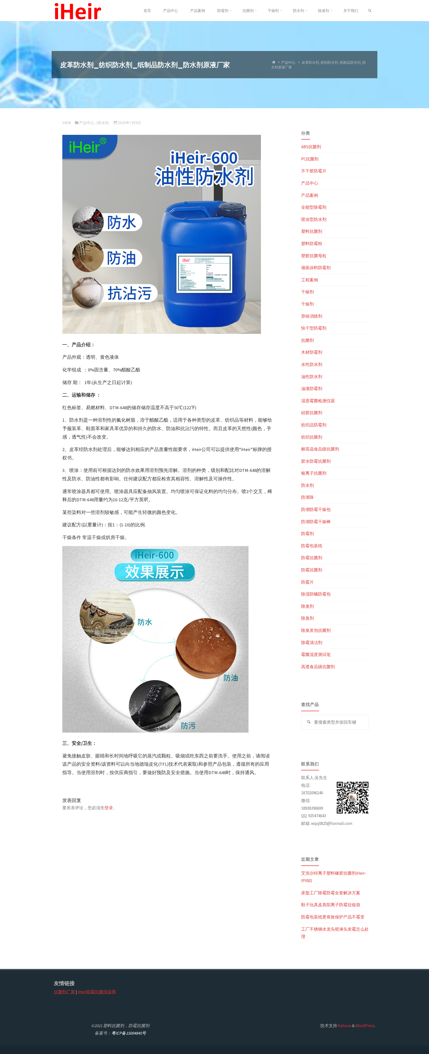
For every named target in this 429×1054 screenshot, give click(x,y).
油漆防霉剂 (311, 388)
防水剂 (103, 122)
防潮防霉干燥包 (316, 509)
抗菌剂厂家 (64, 992)
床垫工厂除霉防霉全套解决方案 (330, 893)
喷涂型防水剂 (313, 219)
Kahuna (344, 1025)
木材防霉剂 (311, 352)
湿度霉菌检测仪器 (318, 400)
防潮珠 (307, 497)
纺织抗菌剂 (311, 437)
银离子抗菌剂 (313, 473)
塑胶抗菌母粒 (313, 255)
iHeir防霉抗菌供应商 (97, 992)
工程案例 (309, 280)
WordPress (365, 1025)
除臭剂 (307, 606)
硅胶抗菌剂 (311, 412)
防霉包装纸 (311, 546)
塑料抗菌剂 (311, 231)
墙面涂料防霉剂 (316, 267)
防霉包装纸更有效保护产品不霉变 (332, 917)
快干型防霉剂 (313, 328)
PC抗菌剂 (310, 159)
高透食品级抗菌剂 (318, 666)
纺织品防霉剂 (313, 425)
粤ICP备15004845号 (128, 1033)
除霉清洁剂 (311, 642)
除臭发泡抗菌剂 (316, 630)
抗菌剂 (307, 340)
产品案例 (309, 195)
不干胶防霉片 (313, 171)
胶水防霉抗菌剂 (316, 461)
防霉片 (307, 582)
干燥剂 (307, 292)
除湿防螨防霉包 (316, 594)
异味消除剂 (311, 316)
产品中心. (288, 62)
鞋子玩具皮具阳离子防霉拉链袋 (330, 904)
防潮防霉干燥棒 (316, 521)
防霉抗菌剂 (311, 557)
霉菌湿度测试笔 (316, 654)
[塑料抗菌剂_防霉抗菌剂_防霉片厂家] (77, 10)
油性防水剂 (311, 376)
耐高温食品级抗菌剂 (320, 449)
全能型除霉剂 (313, 207)
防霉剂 (307, 533)
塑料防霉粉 (311, 243)
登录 (109, 807)
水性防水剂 (311, 364)
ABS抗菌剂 (311, 147)
